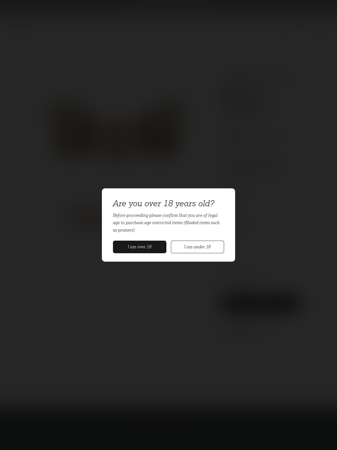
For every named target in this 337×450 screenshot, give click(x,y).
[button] (139, 247)
